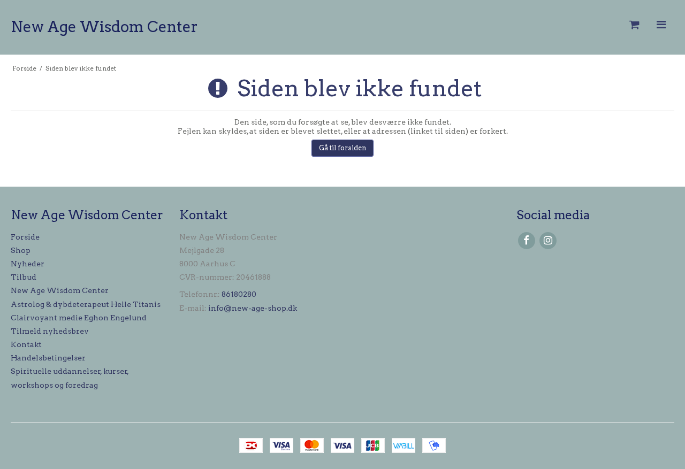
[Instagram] (548, 240)
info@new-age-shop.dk (252, 308)
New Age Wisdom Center (104, 27)
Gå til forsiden (343, 148)
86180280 (239, 294)
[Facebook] (526, 240)
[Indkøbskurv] (633, 25)
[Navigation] (661, 25)
